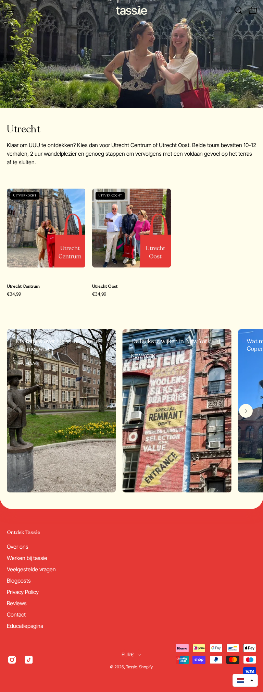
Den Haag (27, 363)
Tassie (131, 666)
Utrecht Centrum (23, 286)
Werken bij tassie (27, 557)
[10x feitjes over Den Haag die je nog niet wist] (61, 410)
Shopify (145, 666)
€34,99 (14, 294)
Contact (16, 614)
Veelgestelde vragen (31, 569)
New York (143, 356)
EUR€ (128, 654)
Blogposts (19, 580)
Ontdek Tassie (23, 532)
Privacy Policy (23, 591)
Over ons (17, 546)
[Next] (246, 411)
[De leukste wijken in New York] (177, 410)
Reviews (17, 603)
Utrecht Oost (104, 286)
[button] (237, 10)
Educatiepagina (25, 625)
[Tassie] (131, 10)
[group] (131, 410)
